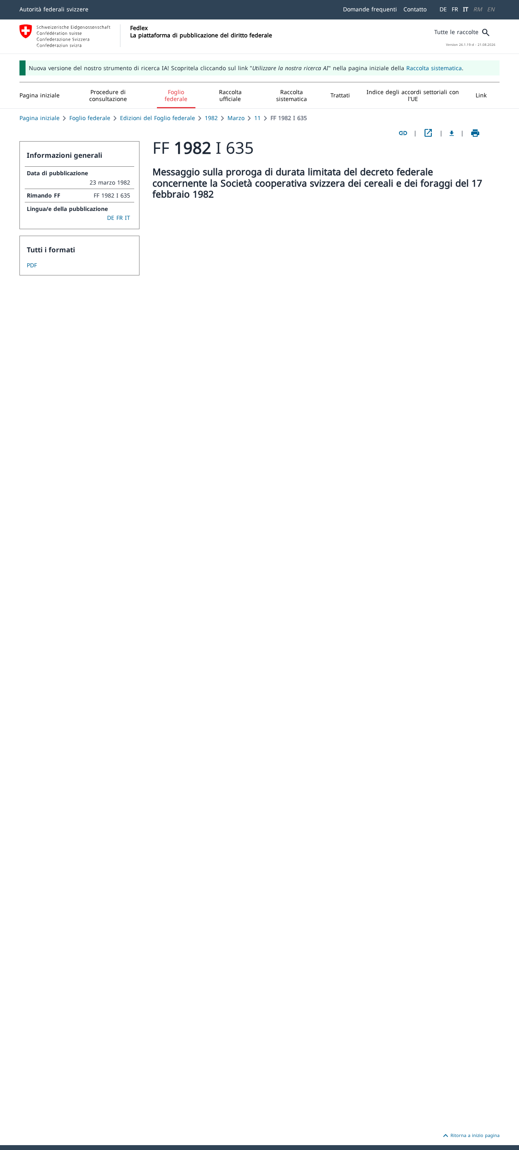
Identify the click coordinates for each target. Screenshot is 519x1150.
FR (455, 9)
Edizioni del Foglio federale (157, 118)
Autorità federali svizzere (53, 9)
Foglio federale (89, 118)
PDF (32, 265)
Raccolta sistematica (434, 68)
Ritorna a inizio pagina (470, 1136)
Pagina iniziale (39, 118)
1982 (211, 118)
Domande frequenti (370, 9)
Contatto (415, 9)
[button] (108, 95)
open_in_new (428, 133)
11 (257, 118)
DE (443, 9)
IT (465, 9)
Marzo (235, 118)
